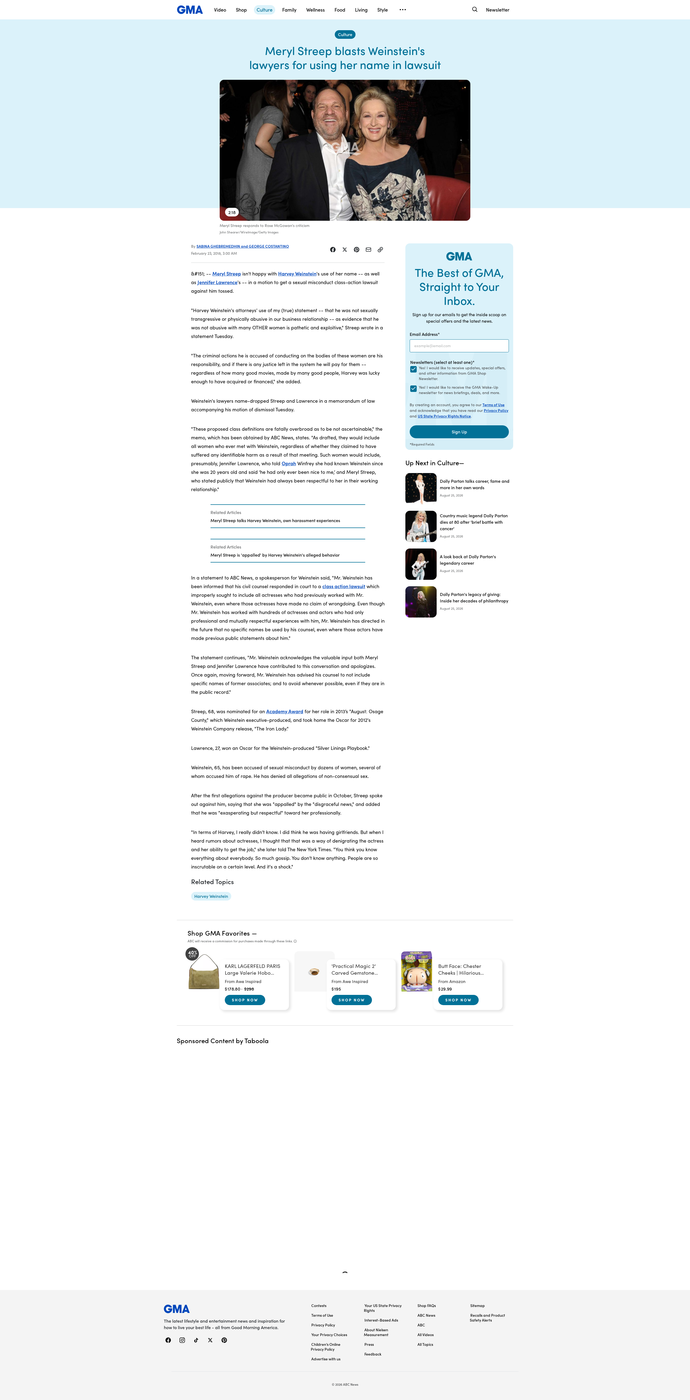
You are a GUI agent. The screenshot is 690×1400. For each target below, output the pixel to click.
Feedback (372, 1354)
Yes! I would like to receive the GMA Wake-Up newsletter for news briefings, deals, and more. (459, 390)
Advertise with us (325, 1358)
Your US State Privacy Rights (383, 1308)
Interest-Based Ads (381, 1320)
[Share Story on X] (344, 249)
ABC (421, 1324)
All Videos (426, 1334)
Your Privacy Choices (329, 1334)
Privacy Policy (496, 410)
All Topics (425, 1344)
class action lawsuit (343, 586)
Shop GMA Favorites (219, 932)
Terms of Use (493, 404)
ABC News (426, 1315)
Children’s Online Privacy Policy (325, 1347)
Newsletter (497, 9)
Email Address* (425, 334)
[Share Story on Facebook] (333, 249)
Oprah (289, 463)
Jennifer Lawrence (217, 282)
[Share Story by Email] (368, 249)
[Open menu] (402, 10)
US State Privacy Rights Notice (444, 416)
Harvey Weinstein (297, 273)
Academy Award (284, 711)
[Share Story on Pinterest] (356, 249)
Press (369, 1344)
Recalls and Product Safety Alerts (487, 1317)
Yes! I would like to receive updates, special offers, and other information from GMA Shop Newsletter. (462, 373)
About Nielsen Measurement (376, 1332)
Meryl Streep (226, 273)
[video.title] (345, 150)
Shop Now (245, 999)
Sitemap (477, 1305)
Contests (318, 1305)
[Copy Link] (380, 249)
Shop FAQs (427, 1305)
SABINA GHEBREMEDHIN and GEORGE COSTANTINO (242, 246)
